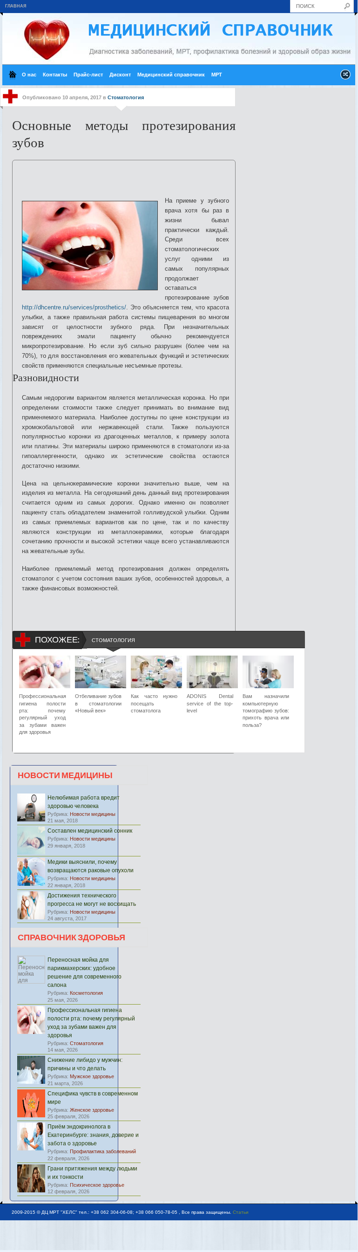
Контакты (55, 74)
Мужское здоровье (92, 1076)
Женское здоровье (92, 1110)
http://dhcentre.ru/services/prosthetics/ (74, 307)
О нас (29, 74)
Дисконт (120, 74)
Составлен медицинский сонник (89, 831)
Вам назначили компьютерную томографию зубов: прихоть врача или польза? (266, 710)
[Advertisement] (126, 174)
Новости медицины (92, 814)
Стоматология (126, 97)
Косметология (86, 993)
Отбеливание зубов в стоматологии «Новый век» (98, 703)
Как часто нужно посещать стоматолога (154, 703)
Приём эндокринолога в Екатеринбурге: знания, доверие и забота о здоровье (93, 1135)
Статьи (241, 1212)
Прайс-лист (88, 74)
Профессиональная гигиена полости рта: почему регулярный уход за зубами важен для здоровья (42, 714)
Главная (15, 6)
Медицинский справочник (171, 74)
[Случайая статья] (345, 77)
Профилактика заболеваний (103, 1151)
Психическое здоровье (97, 1185)
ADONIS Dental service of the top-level (210, 703)
